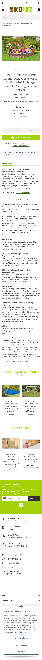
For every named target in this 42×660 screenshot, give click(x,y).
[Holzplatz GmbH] (21, 9)
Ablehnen (21, 652)
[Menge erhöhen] (31, 130)
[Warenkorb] (39, 9)
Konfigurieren (21, 645)
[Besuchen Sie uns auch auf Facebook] (21, 505)
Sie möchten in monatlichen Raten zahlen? (21, 144)
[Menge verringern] (4, 130)
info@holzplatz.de (14, 314)
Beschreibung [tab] (7, 163)
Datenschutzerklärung (10, 489)
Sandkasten (25, 97)
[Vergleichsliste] (26, 3)
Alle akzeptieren (21, 638)
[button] (14, 3)
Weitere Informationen (21, 146)
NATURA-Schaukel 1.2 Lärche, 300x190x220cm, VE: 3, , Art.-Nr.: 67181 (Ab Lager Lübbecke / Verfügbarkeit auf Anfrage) (31, 405)
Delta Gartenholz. (23, 193)
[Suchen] (38, 17)
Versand (27, 110)
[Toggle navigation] (5, 9)
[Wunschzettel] (38, 3)
